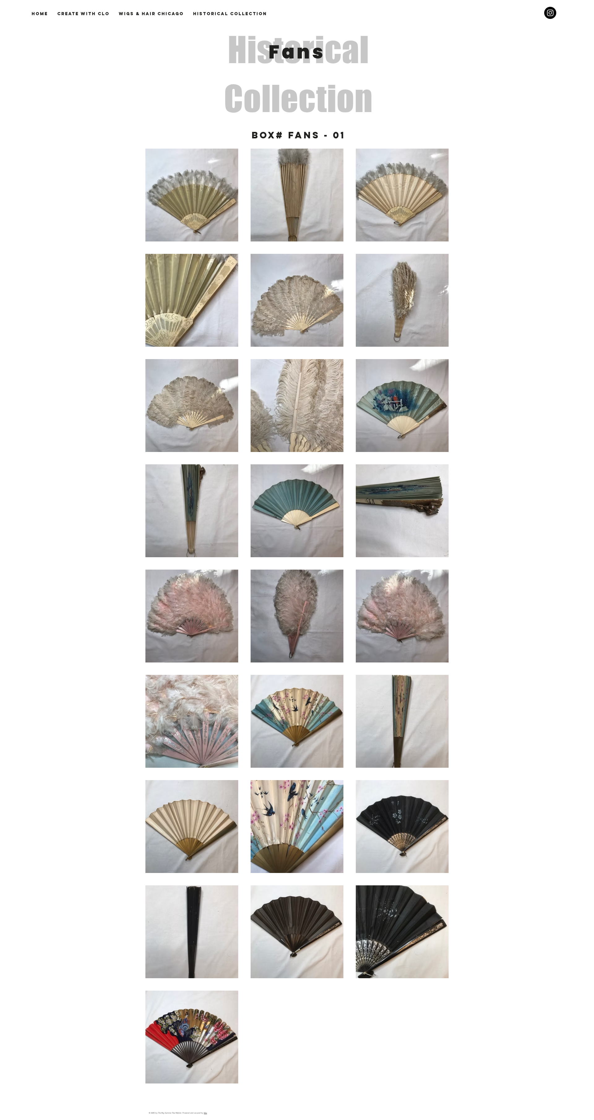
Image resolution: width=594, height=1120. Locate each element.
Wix (205, 1113)
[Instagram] (550, 13)
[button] (230, 14)
